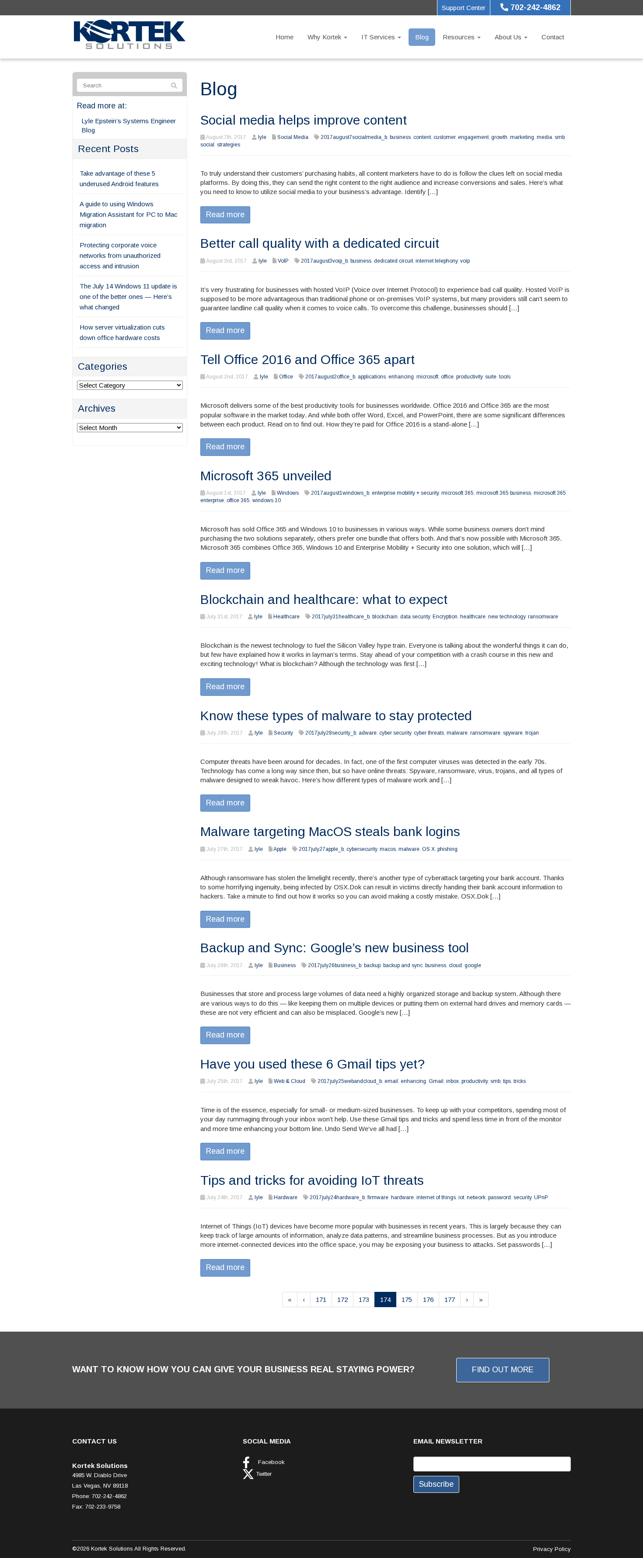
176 (428, 1299)
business (400, 137)
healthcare (473, 617)
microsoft (427, 377)
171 (321, 1299)
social (207, 145)
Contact (553, 37)
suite (490, 377)
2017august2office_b (330, 377)
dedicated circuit (393, 261)
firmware (377, 1197)
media (544, 137)
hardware (402, 1197)
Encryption (445, 617)
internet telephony (437, 261)
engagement (473, 137)
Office (286, 377)
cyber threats (429, 733)
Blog (422, 37)
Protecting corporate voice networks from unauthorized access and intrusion (120, 255)
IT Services (379, 37)
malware (457, 733)
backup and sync (403, 965)
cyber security (395, 733)
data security (415, 617)
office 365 (238, 500)
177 (449, 1299)
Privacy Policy (552, 1549)
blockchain (385, 617)
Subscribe (436, 1484)
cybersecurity (361, 849)
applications (372, 377)
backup (372, 965)
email (391, 1081)
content (422, 137)
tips (507, 1081)
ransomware (543, 617)
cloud (455, 965)
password (499, 1197)
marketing (522, 137)
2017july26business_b (334, 965)
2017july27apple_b (321, 849)
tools (504, 377)
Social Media (292, 137)
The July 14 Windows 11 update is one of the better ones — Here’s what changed (128, 296)
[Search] (174, 86)
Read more (225, 214)
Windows (288, 493)
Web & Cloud (289, 1081)
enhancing (401, 377)
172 (342, 1299)
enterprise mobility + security (405, 493)
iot (461, 1197)
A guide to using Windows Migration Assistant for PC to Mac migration (129, 214)
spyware (513, 733)
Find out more (503, 1369)
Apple (280, 849)
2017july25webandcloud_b (350, 1081)
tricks (520, 1081)
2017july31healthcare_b (341, 617)
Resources (459, 37)
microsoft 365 (457, 493)
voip (465, 261)
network (476, 1197)
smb (560, 137)
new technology (506, 617)
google (473, 965)
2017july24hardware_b (337, 1197)
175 (407, 1299)
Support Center (464, 7)
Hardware (285, 1197)
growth (499, 137)
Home (285, 37)
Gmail (436, 1081)
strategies (228, 145)
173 (364, 1299)
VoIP (283, 261)
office (447, 377)
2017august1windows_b (340, 493)
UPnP (541, 1197)
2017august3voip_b (324, 261)
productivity (469, 377)
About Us (509, 37)
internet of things (436, 1197)
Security (283, 733)
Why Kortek (325, 37)
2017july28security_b (330, 733)
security (522, 1197)
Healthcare (286, 617)
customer (444, 137)
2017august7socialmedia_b (354, 137)
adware (368, 733)
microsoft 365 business (503, 493)
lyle (262, 137)
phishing (447, 849)
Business (285, 965)
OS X (428, 849)
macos (388, 849)
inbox (452, 1081)
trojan (532, 733)
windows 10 (266, 500)
